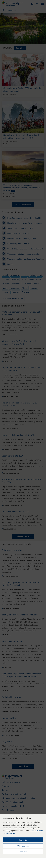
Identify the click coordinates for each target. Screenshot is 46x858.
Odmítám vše (23, 846)
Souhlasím (23, 840)
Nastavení (23, 852)
